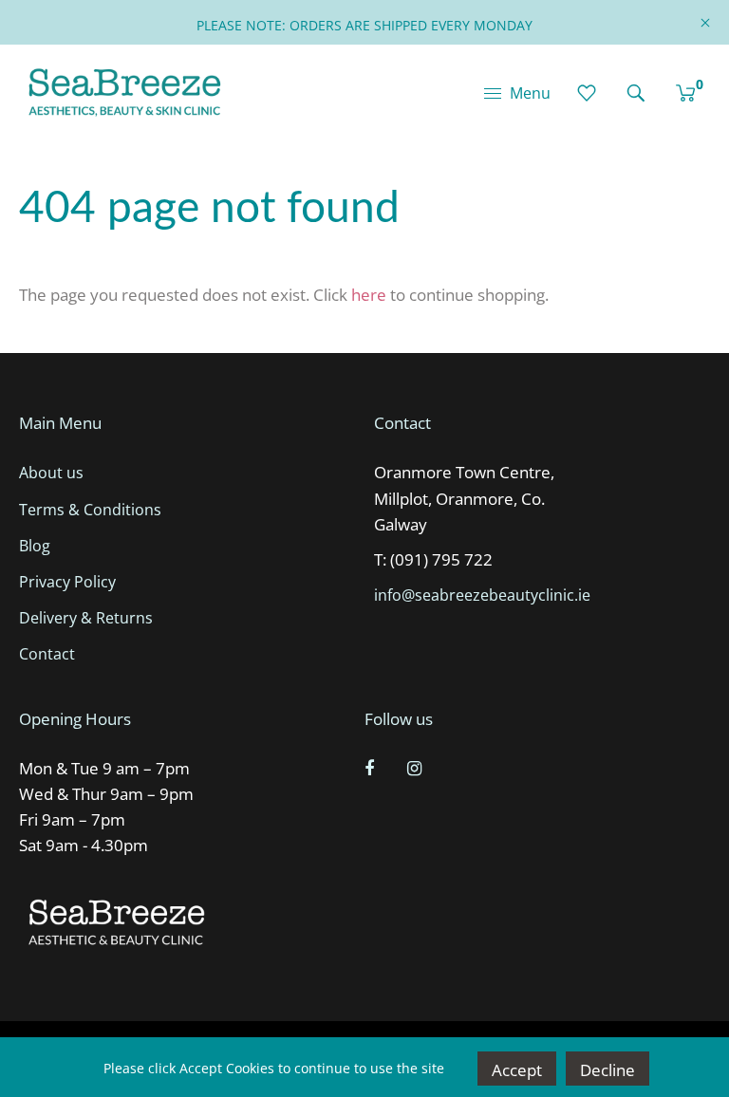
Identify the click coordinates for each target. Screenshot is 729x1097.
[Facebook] (371, 767)
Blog (34, 545)
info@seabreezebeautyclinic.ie (482, 595)
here (368, 295)
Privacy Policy (67, 581)
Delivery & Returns (86, 617)
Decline (607, 1070)
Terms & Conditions (90, 509)
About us (51, 472)
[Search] (636, 93)
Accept (517, 1070)
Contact (47, 653)
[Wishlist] (586, 93)
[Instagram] (416, 767)
